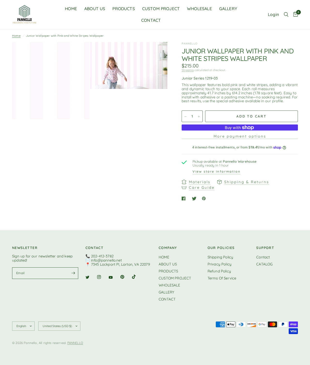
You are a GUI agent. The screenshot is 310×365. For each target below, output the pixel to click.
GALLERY (228, 8)
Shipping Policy (220, 257)
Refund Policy (219, 271)
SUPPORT (265, 247)
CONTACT (151, 20)
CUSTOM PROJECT (161, 8)
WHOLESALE (199, 8)
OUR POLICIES (221, 247)
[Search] (286, 14)
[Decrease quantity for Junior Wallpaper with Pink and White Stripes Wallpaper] (185, 116)
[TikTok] (137, 276)
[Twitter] (90, 277)
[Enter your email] (73, 273)
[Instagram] (102, 277)
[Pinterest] (125, 276)
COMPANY (168, 247)
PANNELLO (75, 343)
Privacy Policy (220, 264)
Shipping (188, 70)
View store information (216, 171)
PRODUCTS (123, 8)
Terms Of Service (222, 278)
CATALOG (264, 264)
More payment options (240, 136)
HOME (71, 8)
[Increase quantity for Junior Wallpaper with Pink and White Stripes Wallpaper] (198, 116)
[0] (294, 14)
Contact (263, 257)
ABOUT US (94, 8)
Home (16, 35)
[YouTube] (114, 277)
